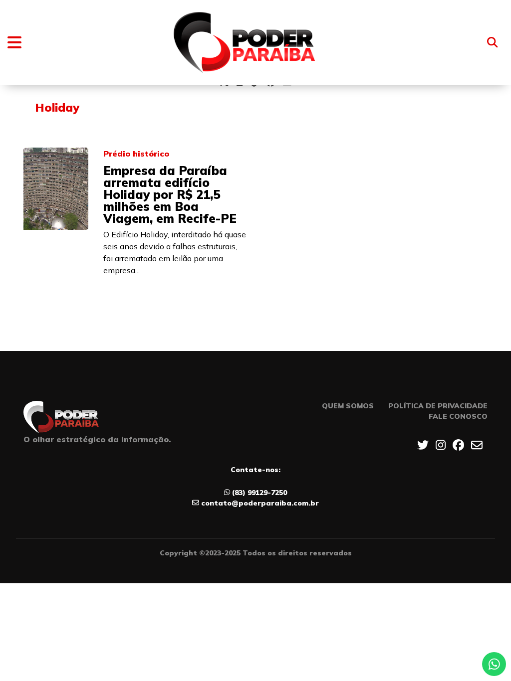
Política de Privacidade (438, 405)
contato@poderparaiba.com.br (260, 503)
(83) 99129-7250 (259, 492)
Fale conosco (458, 416)
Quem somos (348, 405)
